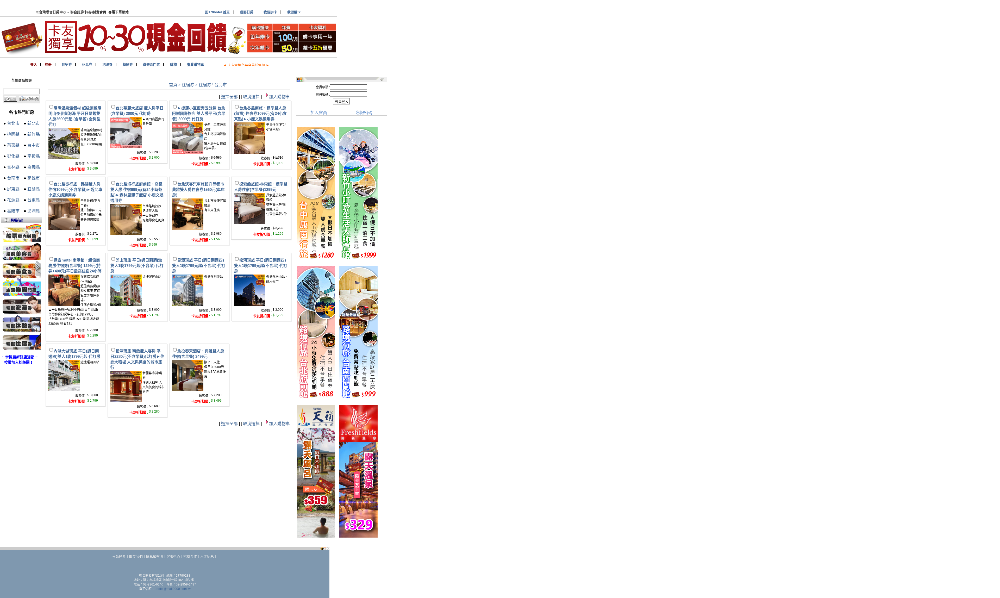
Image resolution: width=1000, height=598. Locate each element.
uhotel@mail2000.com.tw (173, 589)
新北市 (33, 123)
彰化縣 (13, 156)
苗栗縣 (13, 145)
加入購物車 (279, 97)
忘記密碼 (364, 112)
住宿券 (188, 85)
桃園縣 (13, 134)
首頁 (173, 85)
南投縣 (33, 156)
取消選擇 (251, 97)
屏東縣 (13, 189)
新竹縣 (33, 134)
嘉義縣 (33, 167)
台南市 (13, 178)
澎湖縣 (33, 211)
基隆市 (13, 211)
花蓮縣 (13, 200)
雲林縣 (13, 167)
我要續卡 (294, 12)
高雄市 (33, 178)
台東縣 (33, 200)
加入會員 (318, 112)
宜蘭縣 (33, 189)
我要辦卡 (270, 12)
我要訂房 (246, 12)
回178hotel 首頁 (217, 12)
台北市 (13, 123)
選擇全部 (229, 97)
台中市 (33, 145)
